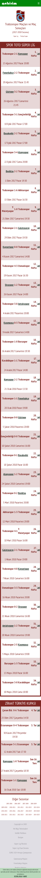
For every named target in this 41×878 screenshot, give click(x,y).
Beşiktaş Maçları (20, 867)
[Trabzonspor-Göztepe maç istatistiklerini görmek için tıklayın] (38, 417)
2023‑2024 (29, 815)
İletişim (20, 837)
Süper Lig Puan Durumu (21, 848)
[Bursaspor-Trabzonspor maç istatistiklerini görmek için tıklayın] (38, 663)
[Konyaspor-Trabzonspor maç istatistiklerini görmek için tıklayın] (38, 379)
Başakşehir (9, 133)
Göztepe (10, 91)
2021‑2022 (12, 815)
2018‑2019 (29, 811)
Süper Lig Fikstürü (20, 843)
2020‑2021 (4, 815)
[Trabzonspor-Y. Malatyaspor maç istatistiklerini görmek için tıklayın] (38, 531)
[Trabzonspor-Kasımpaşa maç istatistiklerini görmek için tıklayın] (38, 644)
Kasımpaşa (9, 322)
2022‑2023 (20, 815)
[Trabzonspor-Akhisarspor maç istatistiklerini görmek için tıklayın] (38, 190)
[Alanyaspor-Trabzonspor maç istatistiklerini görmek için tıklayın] (38, 474)
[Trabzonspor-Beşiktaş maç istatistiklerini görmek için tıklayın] (38, 493)
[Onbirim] (9, 3)
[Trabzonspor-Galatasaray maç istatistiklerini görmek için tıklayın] (38, 228)
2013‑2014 (37, 807)
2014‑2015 (4, 811)
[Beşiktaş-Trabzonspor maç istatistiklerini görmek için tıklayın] (38, 171)
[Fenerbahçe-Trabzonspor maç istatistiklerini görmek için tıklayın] (38, 72)
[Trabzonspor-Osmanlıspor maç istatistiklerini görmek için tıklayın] (38, 266)
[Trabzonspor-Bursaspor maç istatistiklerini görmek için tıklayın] (38, 341)
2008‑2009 (34, 804)
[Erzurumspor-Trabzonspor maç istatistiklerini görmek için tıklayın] (38, 725)
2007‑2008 (25, 804)
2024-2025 (37, 815)
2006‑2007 (17, 804)
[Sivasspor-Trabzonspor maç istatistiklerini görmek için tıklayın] (38, 284)
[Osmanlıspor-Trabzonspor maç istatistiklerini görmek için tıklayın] (38, 587)
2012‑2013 (29, 807)
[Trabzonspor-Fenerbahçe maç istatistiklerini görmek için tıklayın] (38, 398)
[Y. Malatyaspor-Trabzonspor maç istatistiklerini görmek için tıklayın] (38, 209)
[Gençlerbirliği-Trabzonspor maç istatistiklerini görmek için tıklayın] (38, 436)
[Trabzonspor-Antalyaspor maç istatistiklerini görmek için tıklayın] (38, 303)
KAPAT (25, 876)
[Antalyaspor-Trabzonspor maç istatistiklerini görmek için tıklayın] (38, 625)
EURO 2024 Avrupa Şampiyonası (20, 852)
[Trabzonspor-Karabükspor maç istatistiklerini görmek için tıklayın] (38, 682)
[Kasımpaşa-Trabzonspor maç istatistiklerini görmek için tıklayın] (38, 322)
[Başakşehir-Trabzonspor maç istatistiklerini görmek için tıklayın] (38, 133)
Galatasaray (23, 228)
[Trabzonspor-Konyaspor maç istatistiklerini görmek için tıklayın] (38, 53)
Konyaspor (23, 53)
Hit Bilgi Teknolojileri (20, 828)
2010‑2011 (12, 807)
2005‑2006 (9, 804)
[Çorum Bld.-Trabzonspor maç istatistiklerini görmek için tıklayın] (38, 710)
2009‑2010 (4, 807)
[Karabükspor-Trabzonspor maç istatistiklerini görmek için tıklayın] (38, 360)
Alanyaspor (23, 152)
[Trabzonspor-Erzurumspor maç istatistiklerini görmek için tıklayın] (38, 744)
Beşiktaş (10, 171)
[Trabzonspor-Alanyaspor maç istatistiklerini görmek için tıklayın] (38, 152)
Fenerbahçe (8, 72)
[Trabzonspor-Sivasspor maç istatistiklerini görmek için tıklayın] (38, 606)
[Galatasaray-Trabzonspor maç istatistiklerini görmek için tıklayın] (38, 550)
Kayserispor (8, 247)
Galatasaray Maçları (20, 858)
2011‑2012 (20, 807)
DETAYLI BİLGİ (18, 876)
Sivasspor (9, 284)
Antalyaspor (23, 303)
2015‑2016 (12, 811)
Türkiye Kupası (24, 36)
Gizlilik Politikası (20, 833)
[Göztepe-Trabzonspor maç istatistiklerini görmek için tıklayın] (38, 91)
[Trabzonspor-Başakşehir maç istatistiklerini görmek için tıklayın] (38, 455)
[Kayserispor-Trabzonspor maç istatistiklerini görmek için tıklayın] (38, 247)
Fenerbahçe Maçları (20, 863)
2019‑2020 (37, 811)
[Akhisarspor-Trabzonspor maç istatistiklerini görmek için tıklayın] (38, 512)
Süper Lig (15, 36)
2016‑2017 (20, 811)
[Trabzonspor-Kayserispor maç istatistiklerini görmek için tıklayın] (38, 568)
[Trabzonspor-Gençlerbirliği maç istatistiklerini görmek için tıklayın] (38, 114)
